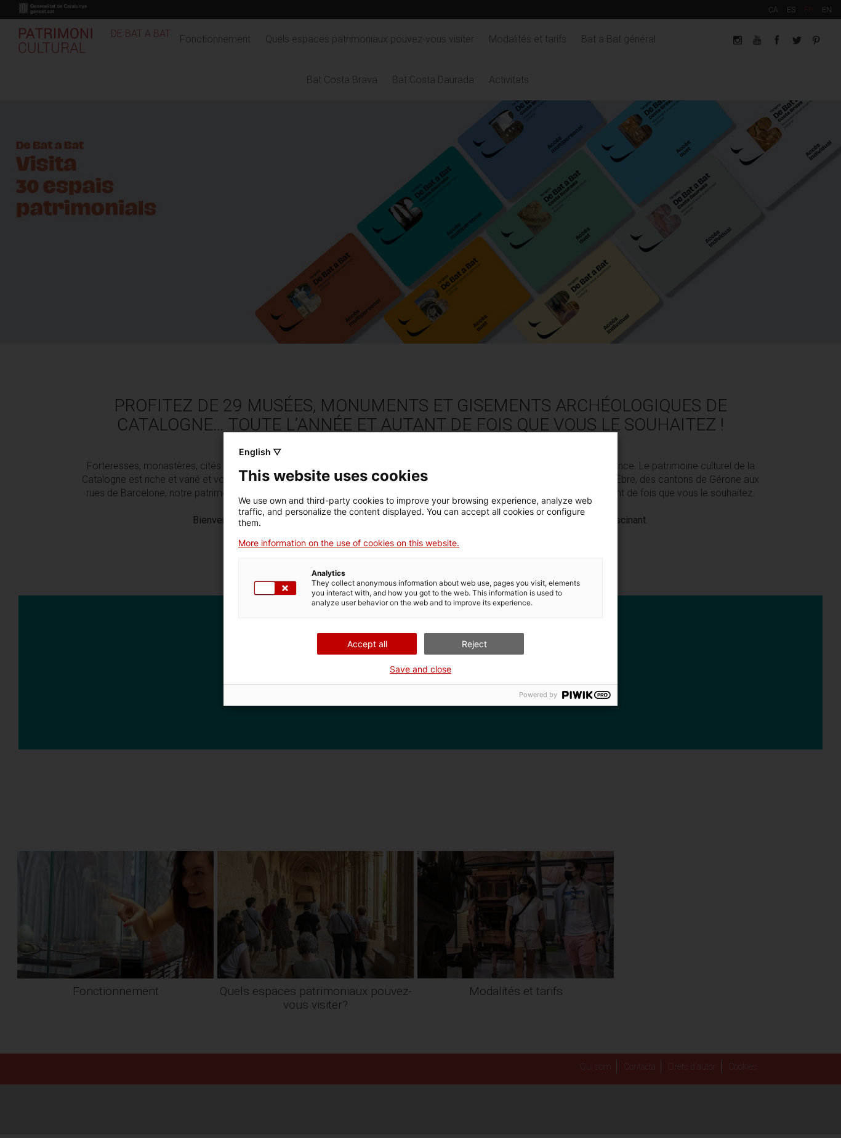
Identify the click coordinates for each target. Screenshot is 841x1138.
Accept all (367, 644)
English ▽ (260, 451)
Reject (474, 644)
